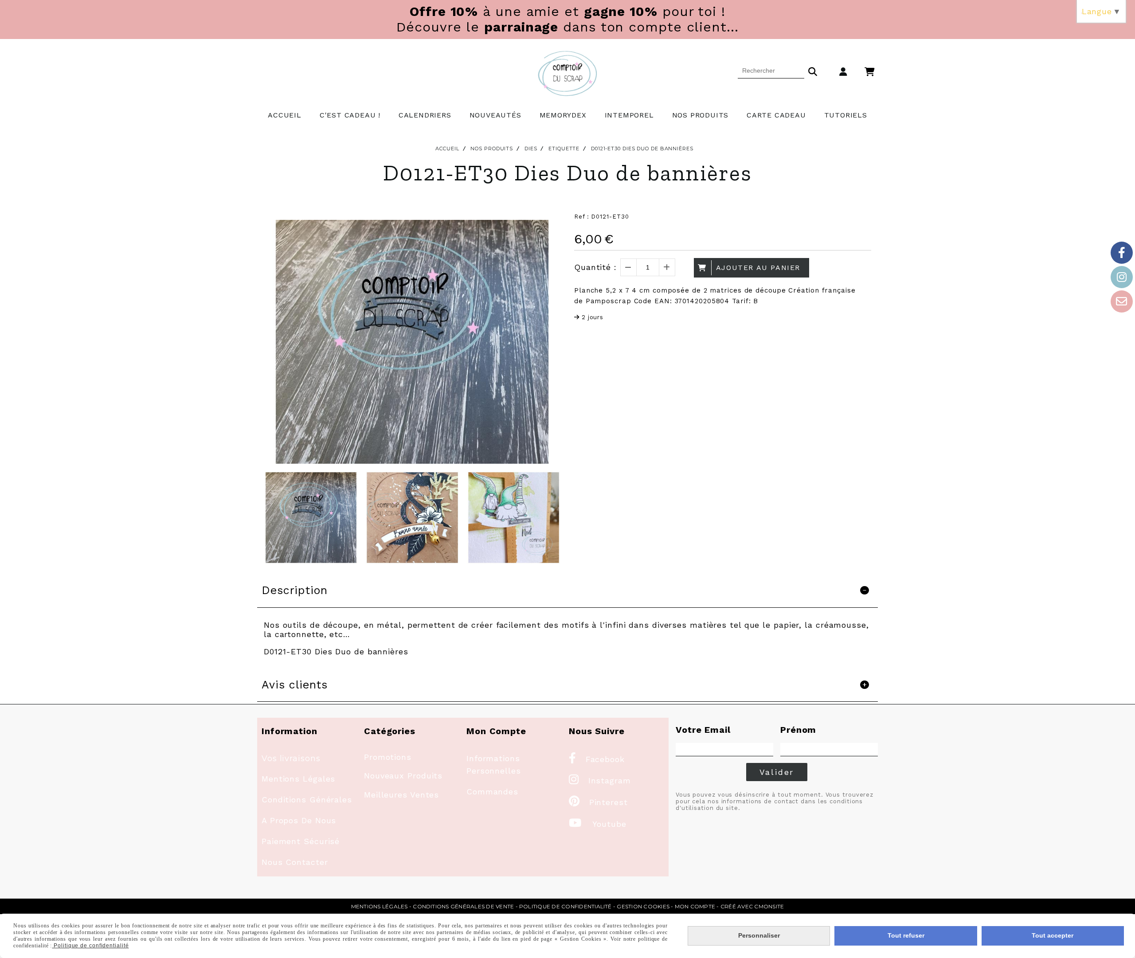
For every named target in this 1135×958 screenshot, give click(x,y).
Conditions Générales (307, 799)
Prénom (798, 729)
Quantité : (595, 267)
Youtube (597, 824)
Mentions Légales (298, 778)
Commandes (492, 791)
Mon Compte (695, 906)
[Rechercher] (812, 70)
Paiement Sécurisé (301, 841)
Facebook (597, 759)
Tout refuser (906, 935)
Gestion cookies (643, 906)
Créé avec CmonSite (752, 906)
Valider (776, 772)
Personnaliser (759, 935)
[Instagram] (1122, 277)
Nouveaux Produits (403, 775)
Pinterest (598, 802)
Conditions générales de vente (463, 906)
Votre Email (703, 729)
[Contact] (1122, 301)
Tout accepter (1052, 935)
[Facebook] (1122, 253)
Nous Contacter (295, 862)
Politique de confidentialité (565, 906)
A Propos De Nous (299, 820)
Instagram (600, 780)
